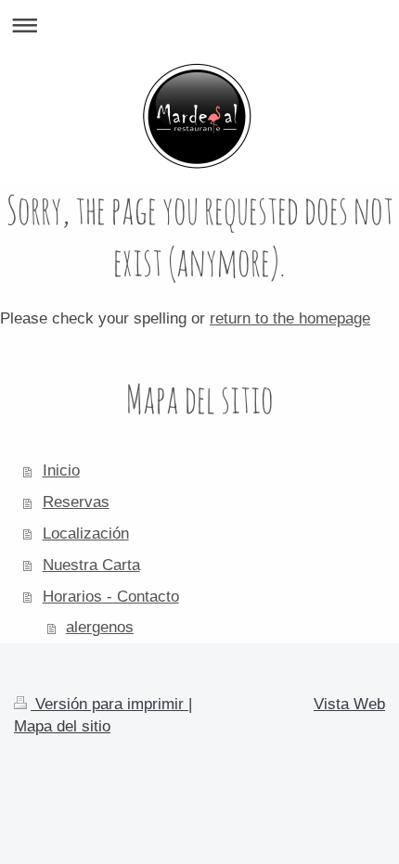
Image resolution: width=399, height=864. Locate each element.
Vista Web (349, 704)
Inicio (61, 470)
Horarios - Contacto (111, 596)
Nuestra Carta (91, 565)
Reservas (76, 502)
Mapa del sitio (62, 726)
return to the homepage (290, 318)
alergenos (100, 627)
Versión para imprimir (109, 704)
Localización (86, 533)
